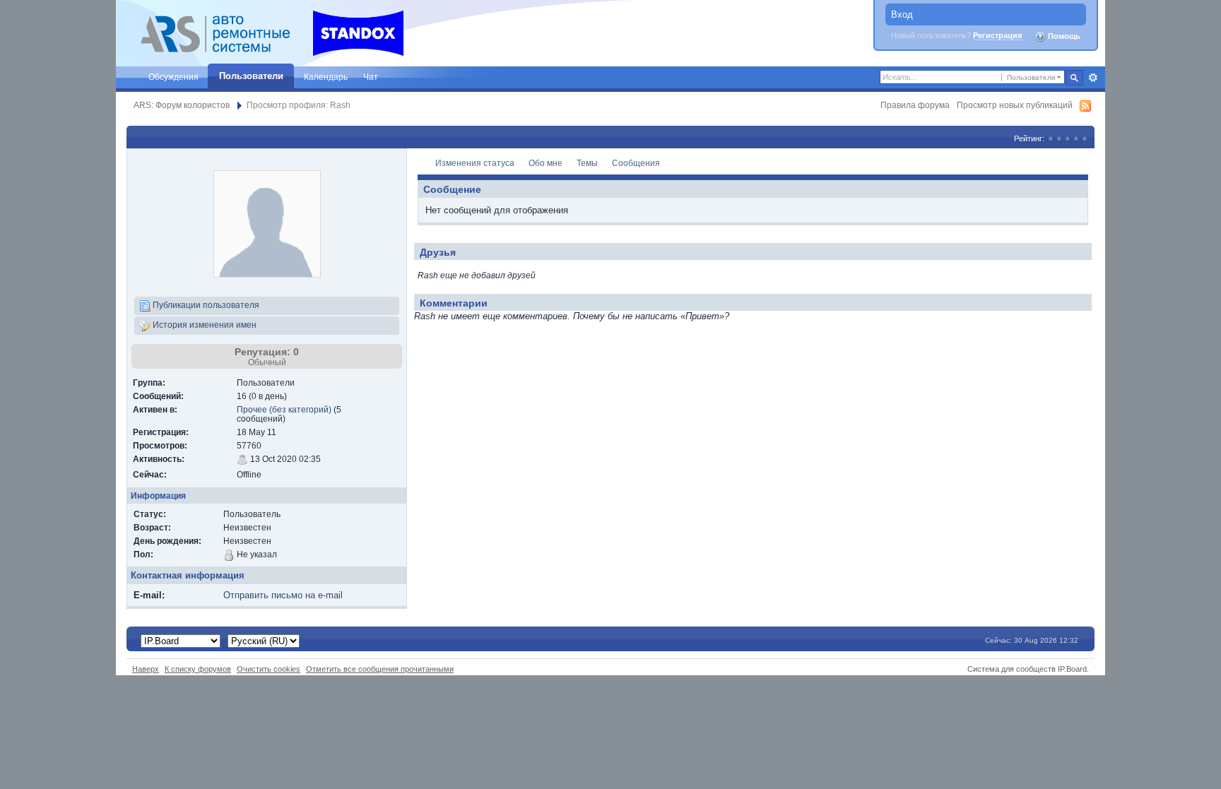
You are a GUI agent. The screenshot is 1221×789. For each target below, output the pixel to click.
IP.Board (1072, 669)
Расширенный (1093, 78)
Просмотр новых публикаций (1015, 104)
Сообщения (636, 162)
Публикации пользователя (205, 304)
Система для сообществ (1011, 669)
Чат (370, 76)
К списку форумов (198, 669)
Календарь (326, 76)
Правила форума (915, 104)
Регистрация (997, 35)
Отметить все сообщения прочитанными (380, 669)
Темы (587, 162)
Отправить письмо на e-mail (283, 595)
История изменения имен (203, 324)
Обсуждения (173, 76)
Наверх (145, 669)
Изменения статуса (474, 162)
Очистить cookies (268, 669)
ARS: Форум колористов (182, 104)
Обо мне (545, 162)
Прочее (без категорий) (284, 409)
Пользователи (251, 76)
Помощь (1063, 36)
